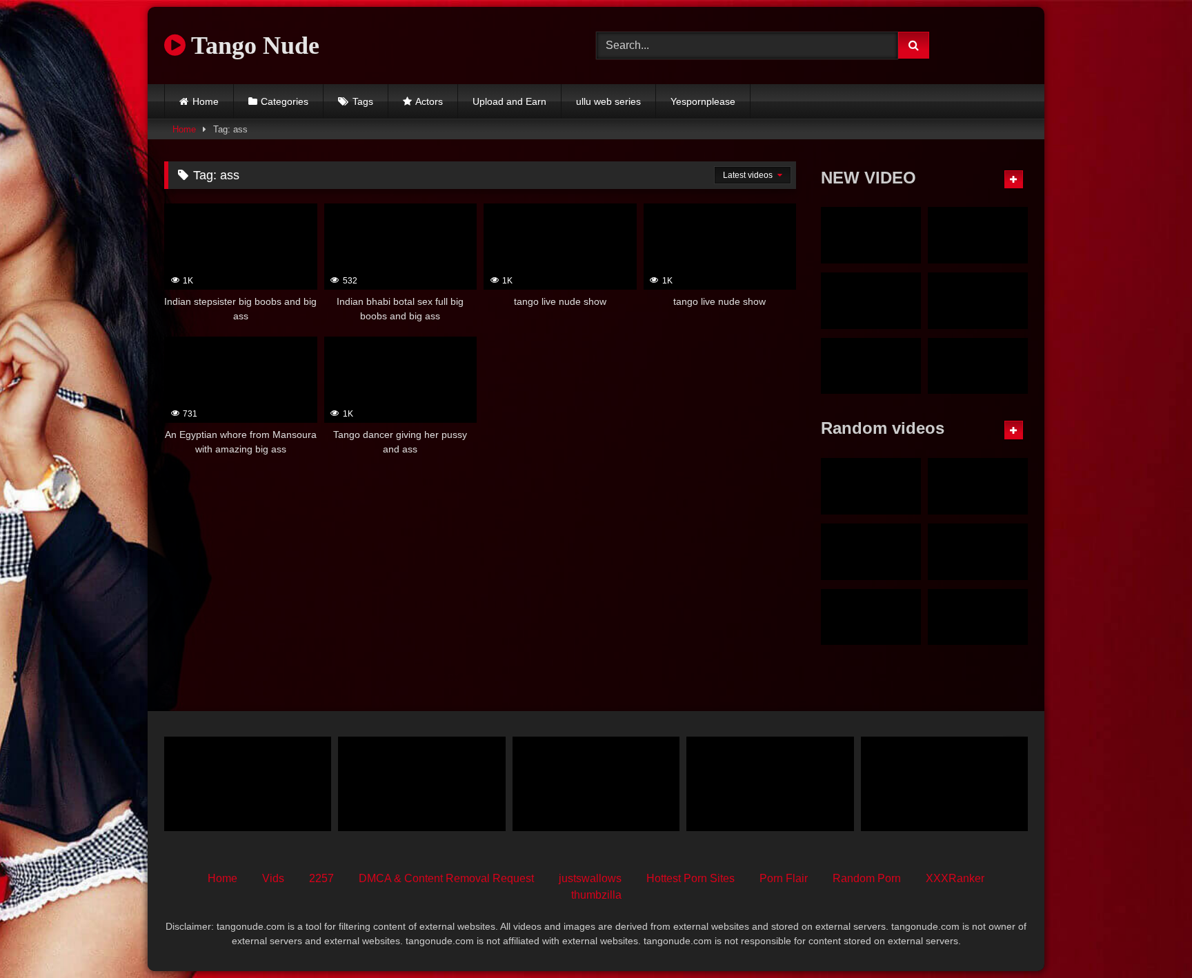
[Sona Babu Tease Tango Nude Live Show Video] (871, 551)
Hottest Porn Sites (690, 878)
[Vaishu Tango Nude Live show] (978, 486)
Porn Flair (783, 878)
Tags (362, 101)
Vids (273, 878)
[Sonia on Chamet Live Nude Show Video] (978, 366)
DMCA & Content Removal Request (446, 878)
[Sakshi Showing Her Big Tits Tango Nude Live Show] (871, 486)
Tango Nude (252, 45)
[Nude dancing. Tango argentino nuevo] (871, 617)
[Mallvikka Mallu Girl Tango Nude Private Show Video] (871, 366)
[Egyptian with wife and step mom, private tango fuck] (421, 783)
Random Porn (867, 878)
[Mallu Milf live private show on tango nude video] (871, 300)
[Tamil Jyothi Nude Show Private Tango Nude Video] (871, 235)
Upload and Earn (509, 101)
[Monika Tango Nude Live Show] (978, 617)
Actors (429, 101)
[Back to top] (1149, 937)
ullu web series (608, 101)
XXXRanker (955, 878)
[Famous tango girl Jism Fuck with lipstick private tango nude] (978, 235)
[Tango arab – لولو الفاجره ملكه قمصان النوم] (596, 783)
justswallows (590, 878)
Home (205, 101)
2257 (321, 878)
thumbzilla (596, 895)
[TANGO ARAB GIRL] (978, 551)
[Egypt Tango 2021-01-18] (247, 783)
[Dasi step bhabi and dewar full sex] (944, 783)
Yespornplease (702, 101)
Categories (284, 101)
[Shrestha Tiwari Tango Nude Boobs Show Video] (769, 783)
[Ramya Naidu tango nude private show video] (978, 300)
